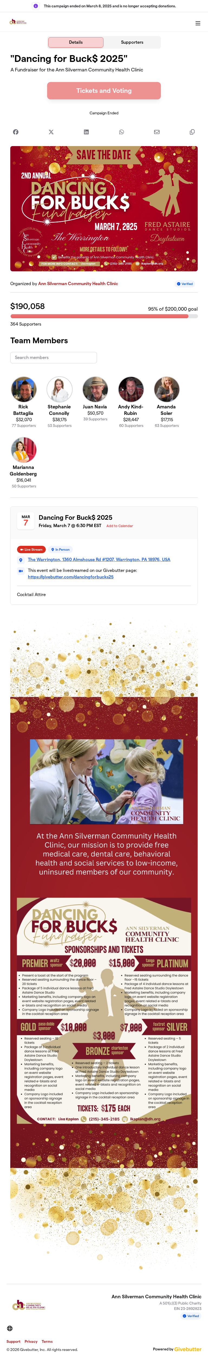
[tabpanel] (103, 664)
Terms (47, 1341)
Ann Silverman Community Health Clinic (78, 283)
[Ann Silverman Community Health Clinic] (17, 22)
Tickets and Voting (104, 90)
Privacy (31, 1341)
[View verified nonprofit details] (185, 284)
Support (13, 1341)
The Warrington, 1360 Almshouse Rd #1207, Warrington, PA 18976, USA (99, 559)
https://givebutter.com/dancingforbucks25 (70, 577)
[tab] (75, 42)
